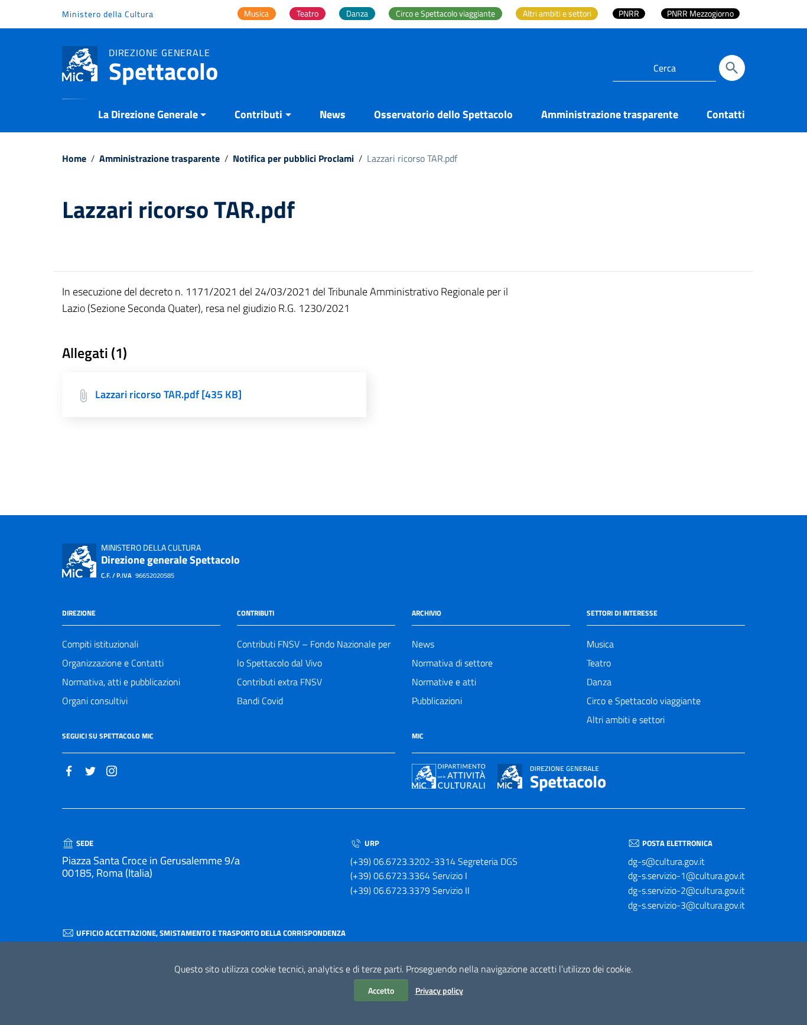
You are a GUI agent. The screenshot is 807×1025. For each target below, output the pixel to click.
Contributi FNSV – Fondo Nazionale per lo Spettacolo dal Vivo (314, 653)
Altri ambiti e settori (626, 719)
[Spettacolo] (79, 63)
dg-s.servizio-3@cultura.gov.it (686, 905)
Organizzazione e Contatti (113, 663)
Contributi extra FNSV (279, 682)
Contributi (258, 114)
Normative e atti (444, 682)
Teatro (599, 663)
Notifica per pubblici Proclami (293, 158)
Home (74, 158)
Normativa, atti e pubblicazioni (121, 682)
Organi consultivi (95, 701)
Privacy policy (439, 990)
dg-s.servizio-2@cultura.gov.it (686, 890)
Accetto (381, 990)
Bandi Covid (260, 701)
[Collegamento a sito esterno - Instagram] (112, 770)
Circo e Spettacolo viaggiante (644, 701)
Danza (599, 682)
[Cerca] (732, 68)
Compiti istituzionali (100, 644)
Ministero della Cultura (108, 14)
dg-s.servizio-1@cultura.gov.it (686, 875)
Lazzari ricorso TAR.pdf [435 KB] (168, 394)
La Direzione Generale (148, 114)
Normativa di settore (452, 663)
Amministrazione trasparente (609, 114)
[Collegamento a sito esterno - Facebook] (69, 770)
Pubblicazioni (437, 701)
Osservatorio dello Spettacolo (443, 114)
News (333, 114)
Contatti (726, 114)
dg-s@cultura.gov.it (666, 861)
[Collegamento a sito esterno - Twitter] (90, 770)
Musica (600, 644)
